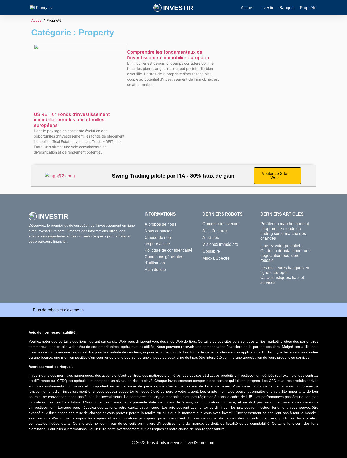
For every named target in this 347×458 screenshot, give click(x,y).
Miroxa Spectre (216, 258)
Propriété (308, 8)
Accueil (247, 8)
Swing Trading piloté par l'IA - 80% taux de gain (173, 176)
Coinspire (211, 251)
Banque (286, 8)
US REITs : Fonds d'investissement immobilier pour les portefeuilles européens (72, 120)
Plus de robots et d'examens (58, 310)
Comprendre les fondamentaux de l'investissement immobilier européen (168, 54)
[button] (173, 310)
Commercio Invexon (220, 224)
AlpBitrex (210, 237)
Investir (178, 8)
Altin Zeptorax (215, 230)
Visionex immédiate (220, 244)
